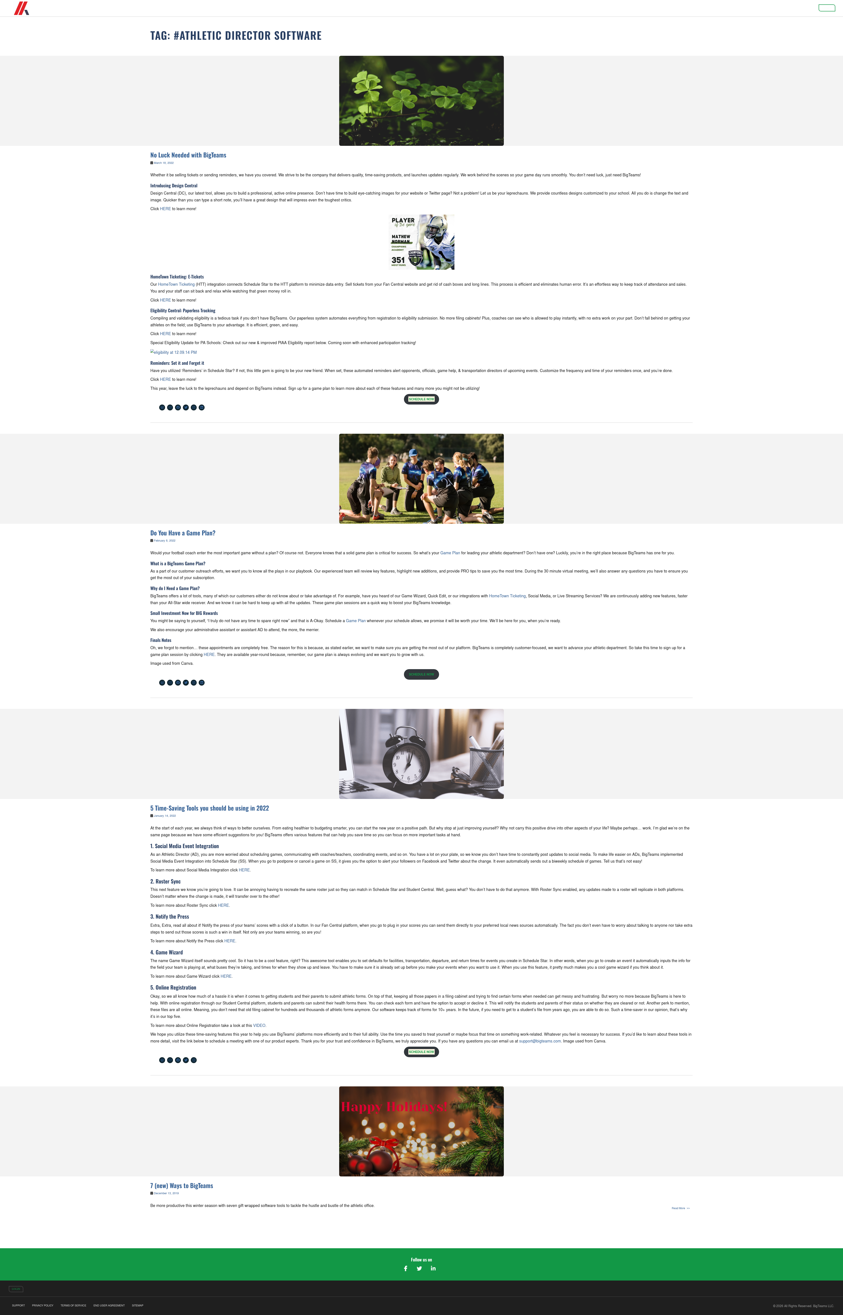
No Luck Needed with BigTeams (188, 154)
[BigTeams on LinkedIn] (433, 1268)
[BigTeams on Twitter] (419, 1268)
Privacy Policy (42, 1305)
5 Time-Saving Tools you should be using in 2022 (209, 807)
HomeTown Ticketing (176, 284)
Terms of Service (73, 1305)
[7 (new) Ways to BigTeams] (421, 1131)
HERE (165, 208)
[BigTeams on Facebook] (405, 1268)
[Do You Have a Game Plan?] (421, 479)
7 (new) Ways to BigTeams (181, 1185)
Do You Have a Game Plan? (183, 532)
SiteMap (137, 1305)
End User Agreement (109, 1305)
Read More (678, 1208)
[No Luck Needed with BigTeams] (421, 101)
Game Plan (450, 553)
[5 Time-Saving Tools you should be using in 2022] (421, 754)
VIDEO (259, 1025)
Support (18, 1305)
